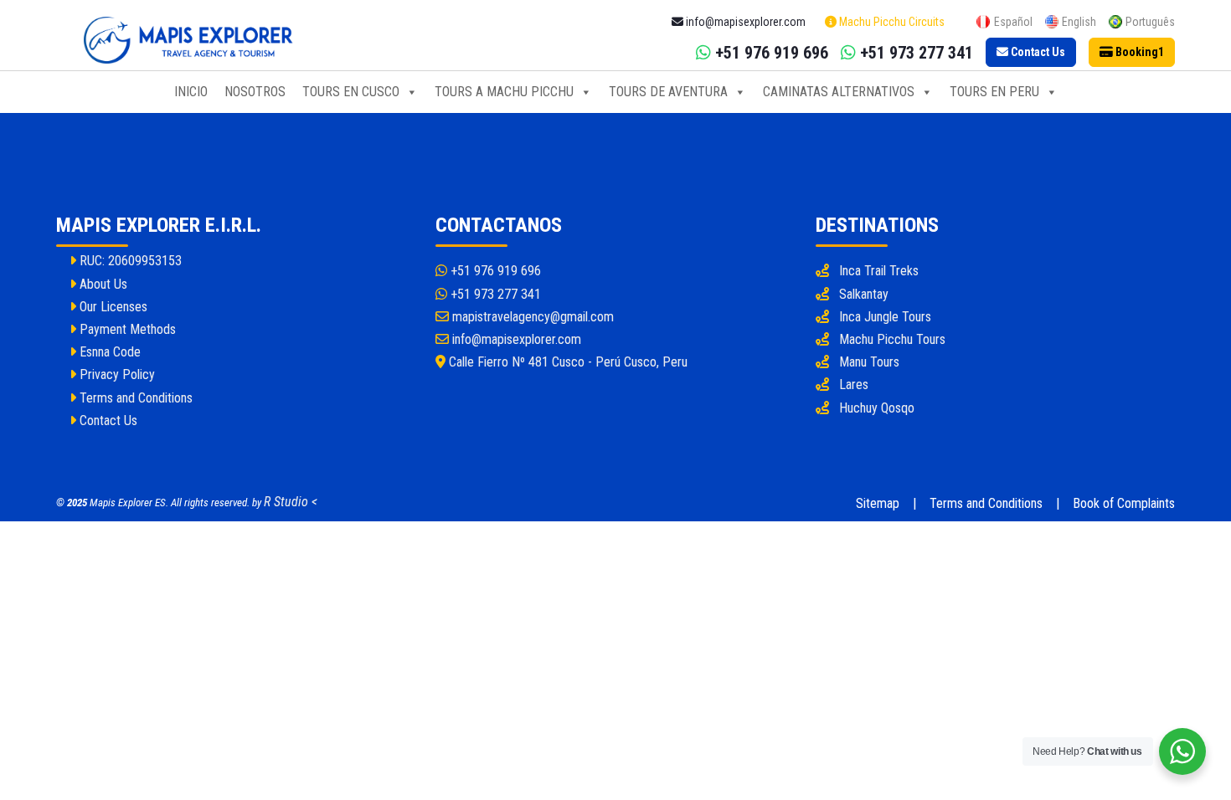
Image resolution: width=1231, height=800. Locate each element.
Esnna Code (108, 352)
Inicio (191, 92)
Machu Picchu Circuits (891, 21)
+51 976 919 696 (494, 271)
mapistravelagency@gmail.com (531, 317)
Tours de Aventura (668, 92)
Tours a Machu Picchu (504, 92)
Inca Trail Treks (879, 271)
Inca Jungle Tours (885, 317)
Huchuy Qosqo (876, 408)
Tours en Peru (994, 92)
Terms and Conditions (134, 398)
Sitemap (877, 503)
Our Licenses (111, 307)
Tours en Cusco (350, 92)
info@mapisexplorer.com (515, 339)
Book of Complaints (1124, 503)
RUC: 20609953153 (129, 261)
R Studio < (290, 502)
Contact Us (106, 420)
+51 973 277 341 (494, 294)
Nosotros (255, 92)
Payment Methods (126, 329)
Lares (853, 384)
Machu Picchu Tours (892, 339)
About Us (101, 284)
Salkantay (863, 294)
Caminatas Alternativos (838, 92)
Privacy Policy (115, 374)
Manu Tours (869, 362)
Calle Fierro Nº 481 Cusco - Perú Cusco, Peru (567, 362)
